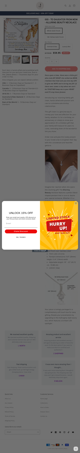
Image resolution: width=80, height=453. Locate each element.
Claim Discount (21, 231)
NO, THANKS (21, 237)
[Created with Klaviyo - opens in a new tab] (40, 251)
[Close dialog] (76, 203)
